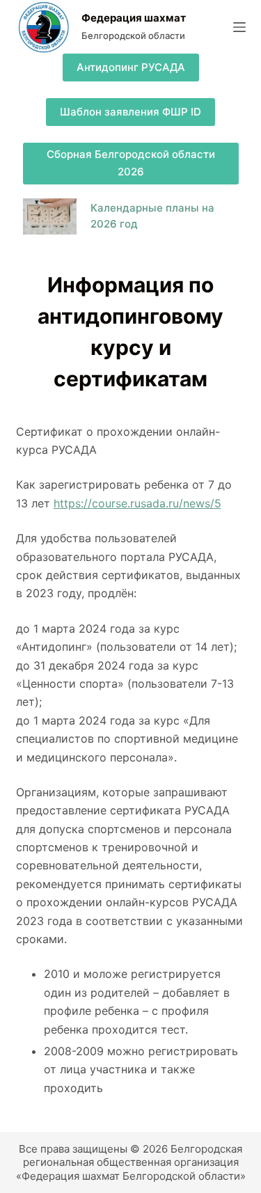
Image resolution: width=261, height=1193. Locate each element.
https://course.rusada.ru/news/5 (137, 503)
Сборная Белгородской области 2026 (131, 163)
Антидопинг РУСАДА (131, 67)
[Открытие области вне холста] (239, 27)
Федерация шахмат (133, 17)
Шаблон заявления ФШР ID (130, 111)
